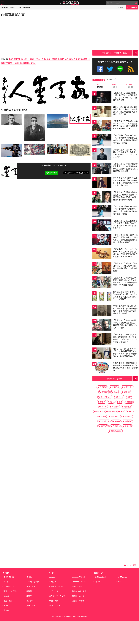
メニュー (2, 3)
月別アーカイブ (78, 596)
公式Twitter (110, 69)
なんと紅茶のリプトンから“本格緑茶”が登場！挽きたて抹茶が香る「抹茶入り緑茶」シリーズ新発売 (125, 295)
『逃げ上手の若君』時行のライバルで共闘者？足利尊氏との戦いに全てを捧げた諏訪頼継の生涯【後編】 (125, 210)
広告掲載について (56, 586)
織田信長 (127, 406)
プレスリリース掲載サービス (114, 52)
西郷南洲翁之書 (13, 14)
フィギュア (105, 421)
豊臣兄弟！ (115, 416)
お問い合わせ (77, 586)
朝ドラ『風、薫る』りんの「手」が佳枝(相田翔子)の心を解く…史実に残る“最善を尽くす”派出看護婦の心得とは (125, 353)
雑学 (130, 397)
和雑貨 (29, 591)
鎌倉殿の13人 (116, 431)
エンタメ (30, 600)
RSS (131, 69)
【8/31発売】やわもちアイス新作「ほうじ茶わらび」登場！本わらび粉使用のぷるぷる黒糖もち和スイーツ (125, 253)
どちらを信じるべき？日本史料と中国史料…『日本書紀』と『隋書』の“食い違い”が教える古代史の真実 (125, 182)
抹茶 (122, 411)
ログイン (121, 7)
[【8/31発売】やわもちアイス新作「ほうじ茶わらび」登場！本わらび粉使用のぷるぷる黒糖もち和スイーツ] (101, 254)
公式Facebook (100, 69)
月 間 (130, 85)
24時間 (100, 85)
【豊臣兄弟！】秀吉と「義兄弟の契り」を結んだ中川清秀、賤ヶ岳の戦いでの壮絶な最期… (125, 267)
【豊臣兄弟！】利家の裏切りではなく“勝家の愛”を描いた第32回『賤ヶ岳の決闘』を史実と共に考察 (125, 324)
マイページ (53, 591)
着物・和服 (30, 586)
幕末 (112, 401)
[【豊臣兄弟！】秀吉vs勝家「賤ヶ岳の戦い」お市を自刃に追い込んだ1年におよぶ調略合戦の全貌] (101, 97)
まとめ (29, 577)
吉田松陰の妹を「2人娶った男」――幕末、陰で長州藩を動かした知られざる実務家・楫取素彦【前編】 (125, 310)
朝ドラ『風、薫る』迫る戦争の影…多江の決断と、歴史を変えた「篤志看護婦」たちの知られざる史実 (125, 110)
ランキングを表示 (114, 378)
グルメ (6, 596)
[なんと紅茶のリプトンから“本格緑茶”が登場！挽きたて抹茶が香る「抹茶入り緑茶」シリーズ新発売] (101, 297)
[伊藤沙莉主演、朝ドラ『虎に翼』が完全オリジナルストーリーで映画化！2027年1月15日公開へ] (101, 154)
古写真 (6, 610)
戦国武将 (127, 392)
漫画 (120, 401)
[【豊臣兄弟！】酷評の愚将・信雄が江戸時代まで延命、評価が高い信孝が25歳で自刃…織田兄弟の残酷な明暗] (101, 197)
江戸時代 (103, 387)
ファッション (9, 586)
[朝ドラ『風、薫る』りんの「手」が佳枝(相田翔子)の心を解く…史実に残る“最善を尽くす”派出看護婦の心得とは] (101, 353)
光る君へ (116, 426)
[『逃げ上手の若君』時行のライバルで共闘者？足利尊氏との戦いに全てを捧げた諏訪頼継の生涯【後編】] (101, 211)
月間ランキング (55, 605)
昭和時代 (104, 426)
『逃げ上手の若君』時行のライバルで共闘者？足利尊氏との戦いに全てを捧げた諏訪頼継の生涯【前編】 (125, 139)
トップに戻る (131, 565)
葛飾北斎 (128, 426)
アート (6, 581)
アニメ (116, 392)
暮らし (6, 605)
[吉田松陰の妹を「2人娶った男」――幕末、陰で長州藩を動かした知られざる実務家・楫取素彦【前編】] (101, 311)
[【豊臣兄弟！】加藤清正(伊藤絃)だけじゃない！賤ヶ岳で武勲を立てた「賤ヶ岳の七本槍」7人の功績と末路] (101, 282)
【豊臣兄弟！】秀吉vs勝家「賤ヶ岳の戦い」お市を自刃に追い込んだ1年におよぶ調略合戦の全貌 (125, 96)
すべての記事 (9, 577)
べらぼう (115, 406)
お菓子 (102, 401)
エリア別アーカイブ (57, 596)
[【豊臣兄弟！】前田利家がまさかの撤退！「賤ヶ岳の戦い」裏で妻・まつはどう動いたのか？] (101, 225)
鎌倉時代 (128, 421)
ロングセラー (106, 397)
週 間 (115, 85)
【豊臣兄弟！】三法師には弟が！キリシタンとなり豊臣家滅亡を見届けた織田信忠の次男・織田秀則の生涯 (125, 125)
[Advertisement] (23, 37)
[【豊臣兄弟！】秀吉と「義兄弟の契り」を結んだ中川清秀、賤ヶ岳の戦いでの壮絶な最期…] (101, 268)
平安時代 (105, 392)
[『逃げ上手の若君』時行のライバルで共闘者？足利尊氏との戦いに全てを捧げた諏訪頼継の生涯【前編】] (101, 140)
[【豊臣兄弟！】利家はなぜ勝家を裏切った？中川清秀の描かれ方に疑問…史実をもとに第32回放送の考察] (101, 169)
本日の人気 (53, 600)
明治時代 (99, 411)
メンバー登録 (132, 7)
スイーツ (119, 397)
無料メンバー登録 (79, 591)
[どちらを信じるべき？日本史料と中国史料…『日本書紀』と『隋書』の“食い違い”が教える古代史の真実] (101, 183)
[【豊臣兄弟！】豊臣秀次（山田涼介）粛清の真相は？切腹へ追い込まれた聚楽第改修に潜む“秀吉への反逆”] (101, 240)
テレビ (104, 406)
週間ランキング (78, 600)
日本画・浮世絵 (32, 581)
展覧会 (117, 421)
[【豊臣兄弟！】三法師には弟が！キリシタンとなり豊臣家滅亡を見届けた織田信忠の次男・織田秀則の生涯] (101, 126)
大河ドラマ (128, 387)
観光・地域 (8, 600)
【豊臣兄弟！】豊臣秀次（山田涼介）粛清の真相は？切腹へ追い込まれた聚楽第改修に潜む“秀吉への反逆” (125, 238)
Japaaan (69, 2)
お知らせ (52, 581)
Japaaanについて (79, 581)
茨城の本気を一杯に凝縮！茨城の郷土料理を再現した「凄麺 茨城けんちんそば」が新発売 (125, 366)
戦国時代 (115, 387)
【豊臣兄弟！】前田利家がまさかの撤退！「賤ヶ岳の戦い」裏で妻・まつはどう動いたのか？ (125, 224)
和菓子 (29, 596)
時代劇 (130, 401)
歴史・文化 (30, 605)
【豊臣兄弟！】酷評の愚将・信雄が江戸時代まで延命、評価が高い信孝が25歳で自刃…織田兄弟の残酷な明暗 (125, 196)
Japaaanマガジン (79, 577)
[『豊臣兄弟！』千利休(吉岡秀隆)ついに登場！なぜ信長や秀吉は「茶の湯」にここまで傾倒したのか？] (101, 339)
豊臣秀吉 (128, 416)
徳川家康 (112, 411)
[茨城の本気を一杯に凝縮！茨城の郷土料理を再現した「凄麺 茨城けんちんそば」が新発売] (101, 368)
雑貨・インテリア (11, 591)
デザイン (132, 411)
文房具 (103, 416)
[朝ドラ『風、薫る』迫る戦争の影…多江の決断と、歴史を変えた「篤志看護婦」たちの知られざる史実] (101, 112)
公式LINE (120, 69)
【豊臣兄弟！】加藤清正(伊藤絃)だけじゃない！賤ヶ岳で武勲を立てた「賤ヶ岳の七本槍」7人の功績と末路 (125, 281)
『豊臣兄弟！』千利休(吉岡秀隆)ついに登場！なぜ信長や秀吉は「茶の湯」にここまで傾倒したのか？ (125, 338)
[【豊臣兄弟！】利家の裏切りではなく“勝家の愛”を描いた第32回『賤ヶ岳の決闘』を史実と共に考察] (101, 325)
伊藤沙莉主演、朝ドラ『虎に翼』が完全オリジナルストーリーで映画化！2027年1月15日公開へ (125, 153)
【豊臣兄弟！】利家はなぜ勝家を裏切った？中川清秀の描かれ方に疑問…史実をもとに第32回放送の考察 (125, 167)
